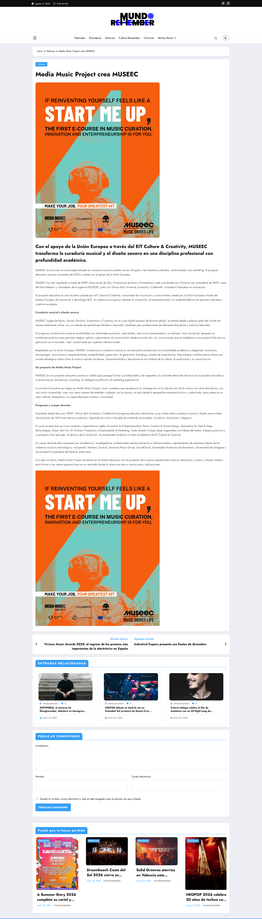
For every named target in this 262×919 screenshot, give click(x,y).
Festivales (79, 38)
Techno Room (165, 38)
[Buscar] (216, 38)
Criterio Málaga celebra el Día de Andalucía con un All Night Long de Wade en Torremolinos (191, 709)
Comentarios (41, 745)
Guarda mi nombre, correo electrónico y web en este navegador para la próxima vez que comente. (90, 799)
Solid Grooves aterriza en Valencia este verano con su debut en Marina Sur (156, 872)
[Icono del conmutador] (34, 38)
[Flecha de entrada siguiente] (226, 644)
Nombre (39, 776)
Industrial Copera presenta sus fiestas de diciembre (170, 644)
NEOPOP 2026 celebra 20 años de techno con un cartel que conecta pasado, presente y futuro (205, 897)
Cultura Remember (129, 38)
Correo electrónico (141, 776)
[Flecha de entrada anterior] (36, 644)
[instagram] (228, 3)
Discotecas (95, 38)
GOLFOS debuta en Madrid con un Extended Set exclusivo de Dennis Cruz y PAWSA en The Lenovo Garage (128, 709)
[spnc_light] (225, 38)
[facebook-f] (223, 3)
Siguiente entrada (144, 638)
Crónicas (149, 38)
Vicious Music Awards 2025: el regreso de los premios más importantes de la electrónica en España (86, 646)
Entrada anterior (119, 638)
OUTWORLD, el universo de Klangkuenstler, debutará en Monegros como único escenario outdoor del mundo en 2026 (63, 709)
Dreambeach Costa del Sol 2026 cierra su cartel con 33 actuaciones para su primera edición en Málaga (105, 872)
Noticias (110, 38)
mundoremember (50, 703)
